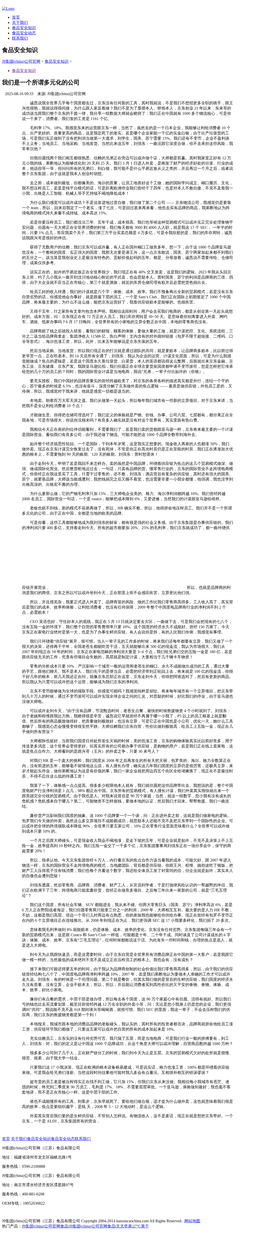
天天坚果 (124, 1226)
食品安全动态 (24, 33)
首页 (16, 17)
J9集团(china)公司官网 (21, 61)
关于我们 (20, 22)
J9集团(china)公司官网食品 (45, 1226)
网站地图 (192, 1221)
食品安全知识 (24, 28)
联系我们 (20, 38)
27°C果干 (141, 1226)
